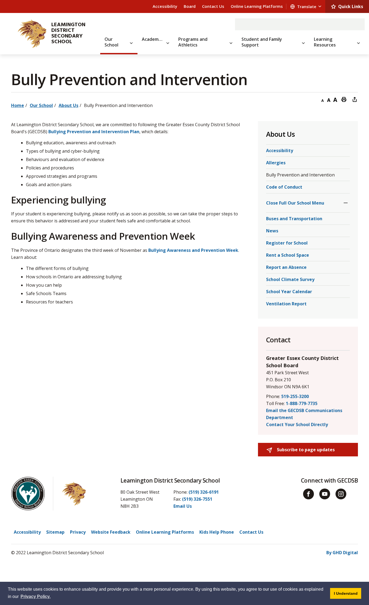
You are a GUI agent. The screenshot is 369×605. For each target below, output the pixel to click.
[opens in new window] (29, 33)
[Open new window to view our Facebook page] (308, 494)
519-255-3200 (295, 396)
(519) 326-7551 (197, 499)
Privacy (78, 532)
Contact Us (213, 6)
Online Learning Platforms (257, 6)
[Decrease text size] (322, 99)
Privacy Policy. (36, 596)
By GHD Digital (342, 553)
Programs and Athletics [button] (192, 42)
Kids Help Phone (216, 532)
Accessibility (165, 6)
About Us (68, 105)
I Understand (347, 593)
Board (190, 6)
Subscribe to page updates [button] (305, 450)
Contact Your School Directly (297, 424)
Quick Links (350, 6)
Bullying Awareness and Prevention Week (193, 250)
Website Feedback (110, 532)
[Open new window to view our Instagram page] (341, 494)
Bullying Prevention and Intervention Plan (93, 132)
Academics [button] (153, 39)
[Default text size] (328, 99)
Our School (41, 105)
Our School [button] (111, 42)
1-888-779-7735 (301, 403)
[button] (345, 202)
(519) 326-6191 (204, 492)
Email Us (182, 506)
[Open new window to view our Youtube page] (324, 494)
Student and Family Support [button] (261, 42)
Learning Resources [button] (325, 42)
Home (17, 105)
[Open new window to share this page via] (354, 99)
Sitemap (55, 532)
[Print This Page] (344, 99)
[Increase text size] (335, 99)
